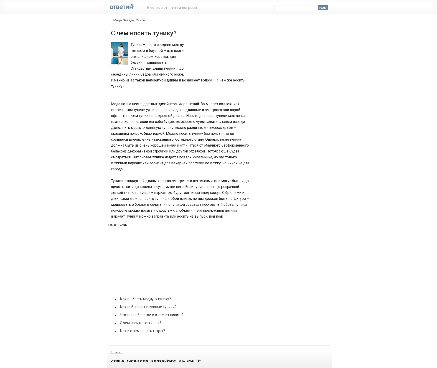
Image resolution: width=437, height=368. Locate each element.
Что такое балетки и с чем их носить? (151, 315)
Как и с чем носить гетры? (142, 331)
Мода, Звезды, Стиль (129, 20)
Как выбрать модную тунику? (145, 299)
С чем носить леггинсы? (140, 323)
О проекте (116, 352)
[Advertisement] (218, 59)
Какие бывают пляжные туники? (148, 307)
